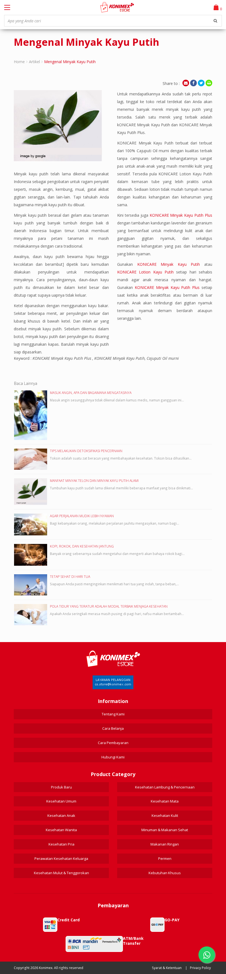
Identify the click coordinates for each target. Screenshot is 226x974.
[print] (209, 83)
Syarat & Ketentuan (167, 967)
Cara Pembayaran (113, 742)
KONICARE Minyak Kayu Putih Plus (181, 215)
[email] (185, 83)
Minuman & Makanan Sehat (164, 829)
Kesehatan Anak (61, 815)
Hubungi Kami (113, 757)
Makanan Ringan (164, 844)
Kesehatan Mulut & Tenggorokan (61, 872)
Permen (164, 858)
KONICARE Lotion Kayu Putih (145, 272)
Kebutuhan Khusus (165, 872)
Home (19, 61)
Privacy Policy (200, 967)
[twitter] (201, 83)
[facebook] (193, 83)
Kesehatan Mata (165, 801)
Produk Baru (61, 787)
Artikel (34, 61)
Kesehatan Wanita (61, 829)
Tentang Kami (113, 714)
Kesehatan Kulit (165, 815)
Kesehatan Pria (61, 844)
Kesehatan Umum (61, 801)
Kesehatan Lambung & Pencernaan (165, 787)
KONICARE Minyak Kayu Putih (168, 264)
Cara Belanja (113, 728)
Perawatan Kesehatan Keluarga (61, 858)
